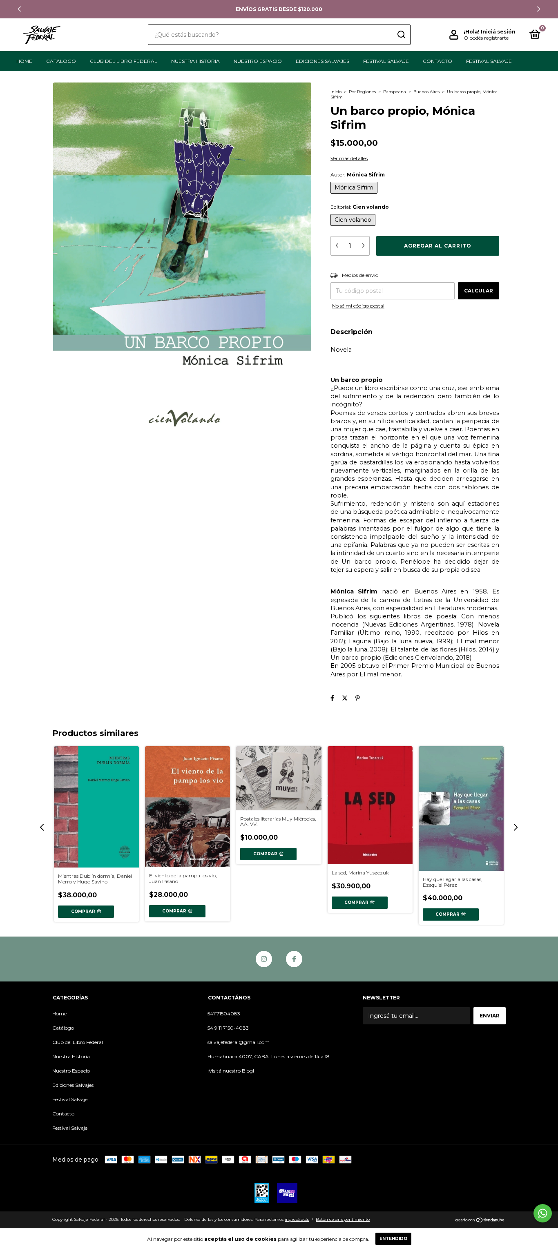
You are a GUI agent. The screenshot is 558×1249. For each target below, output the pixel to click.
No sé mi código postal (358, 306)
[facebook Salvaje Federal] (294, 959)
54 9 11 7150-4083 (228, 1028)
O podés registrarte (486, 38)
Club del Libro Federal (123, 61)
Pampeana (394, 91)
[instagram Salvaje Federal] (264, 959)
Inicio (335, 91)
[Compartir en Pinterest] (357, 698)
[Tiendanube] (480, 1220)
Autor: (357, 175)
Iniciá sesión (498, 32)
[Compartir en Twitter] (345, 698)
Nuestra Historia (195, 61)
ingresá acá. (297, 1219)
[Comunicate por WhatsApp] (542, 1213)
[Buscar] (401, 34)
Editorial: (359, 207)
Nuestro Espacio (258, 61)
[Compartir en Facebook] (332, 698)
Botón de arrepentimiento (343, 1219)
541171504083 (224, 1013)
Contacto (437, 61)
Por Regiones (362, 91)
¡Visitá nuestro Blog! (231, 1071)
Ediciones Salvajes (322, 61)
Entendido (393, 1238)
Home (24, 61)
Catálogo (61, 61)
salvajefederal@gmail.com (239, 1042)
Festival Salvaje (386, 61)
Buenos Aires (426, 91)
